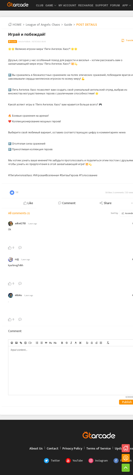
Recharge (85, 5)
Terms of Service (98, 448)
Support (101, 5)
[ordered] (37, 343)
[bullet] (41, 343)
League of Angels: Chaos (43, 24)
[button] (75, 343)
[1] (50, 343)
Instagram (101, 460)
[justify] (101, 343)
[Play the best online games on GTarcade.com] (17, 4)
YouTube (78, 460)
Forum (115, 5)
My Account (67, 5)
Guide (68, 24)
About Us (36, 448)
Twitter (55, 460)
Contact (52, 448)
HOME (17, 24)
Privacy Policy (72, 448)
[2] (55, 343)
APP (125, 5)
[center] (92, 343)
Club (39, 5)
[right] (96, 343)
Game (49, 5)
